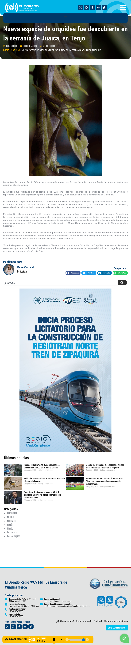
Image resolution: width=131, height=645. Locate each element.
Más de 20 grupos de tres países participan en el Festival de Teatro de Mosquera (105, 466)
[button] (65, 17)
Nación (10, 524)
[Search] (122, 282)
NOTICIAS (15, 50)
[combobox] (61, 282)
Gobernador (12, 532)
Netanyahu (11, 520)
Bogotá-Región (13, 536)
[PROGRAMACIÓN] (6, 639)
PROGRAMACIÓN (18, 639)
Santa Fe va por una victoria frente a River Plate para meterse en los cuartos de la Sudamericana (104, 481)
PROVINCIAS (12, 512)
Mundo (10, 528)
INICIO (6, 50)
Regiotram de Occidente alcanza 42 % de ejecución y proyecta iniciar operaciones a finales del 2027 (42, 495)
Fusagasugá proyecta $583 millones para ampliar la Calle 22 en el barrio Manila (42, 466)
